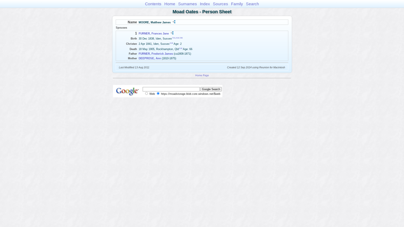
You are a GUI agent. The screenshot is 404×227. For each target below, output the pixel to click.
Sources (220, 4)
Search (252, 4)
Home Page (202, 75)
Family (237, 4)
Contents (153, 4)
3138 (177, 38)
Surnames (187, 4)
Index (205, 4)
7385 (181, 38)
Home (169, 4)
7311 (173, 38)
